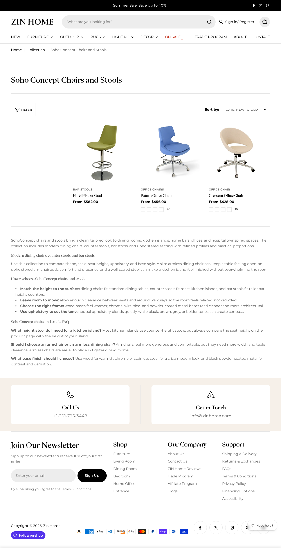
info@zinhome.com (210, 415)
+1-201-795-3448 (70, 415)
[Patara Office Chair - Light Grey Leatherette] (155, 209)
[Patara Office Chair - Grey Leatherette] (161, 209)
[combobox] (139, 21)
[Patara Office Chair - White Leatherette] (149, 209)
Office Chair (219, 189)
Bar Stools (82, 189)
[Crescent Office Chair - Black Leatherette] (211, 209)
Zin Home (32, 21)
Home (16, 50)
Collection (36, 50)
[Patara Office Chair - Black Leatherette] (143, 209)
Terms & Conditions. (76, 489)
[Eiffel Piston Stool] (103, 152)
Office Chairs (152, 189)
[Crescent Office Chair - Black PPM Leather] (223, 209)
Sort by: (212, 109)
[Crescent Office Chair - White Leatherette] (217, 209)
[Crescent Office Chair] (239, 152)
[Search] (209, 22)
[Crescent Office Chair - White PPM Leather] (229, 209)
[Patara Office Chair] (171, 152)
